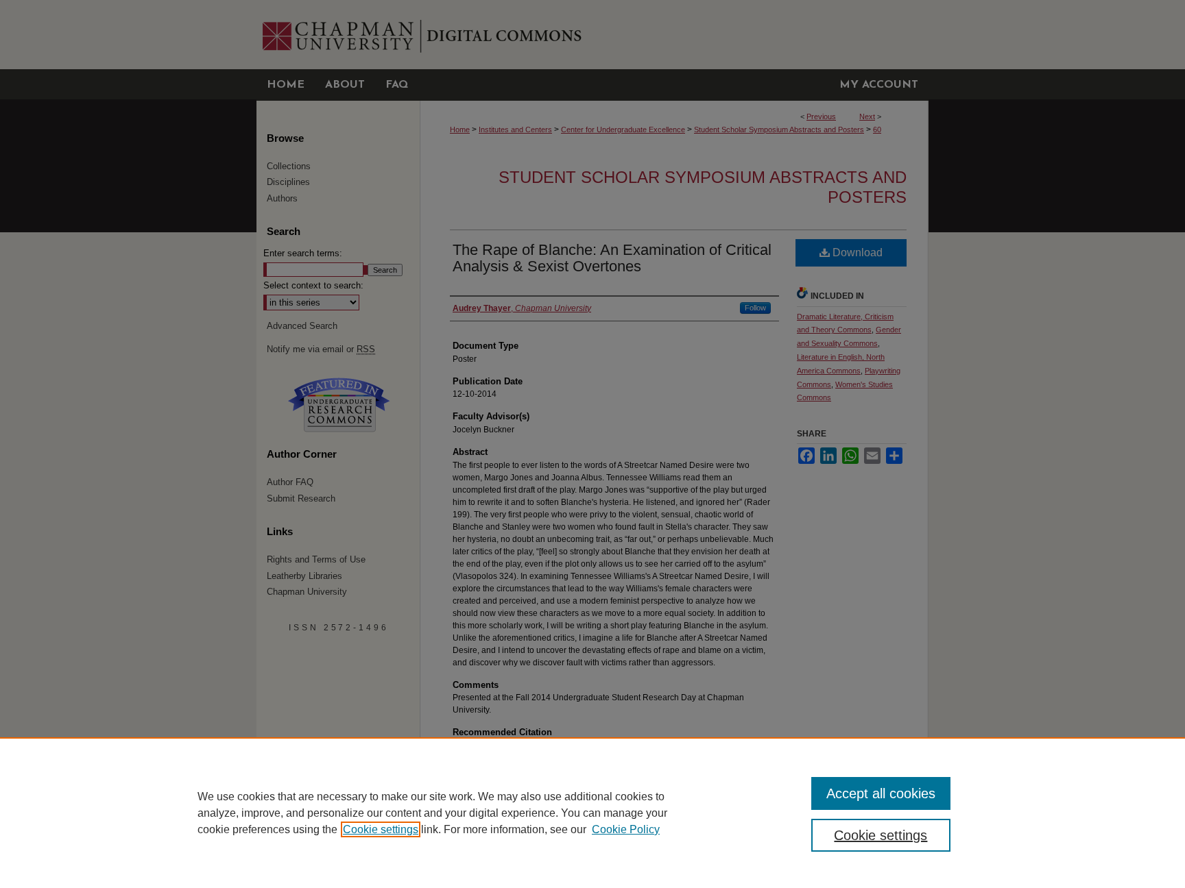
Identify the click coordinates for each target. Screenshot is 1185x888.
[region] (592, 812)
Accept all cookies (880, 793)
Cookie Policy (626, 829)
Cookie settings (380, 829)
